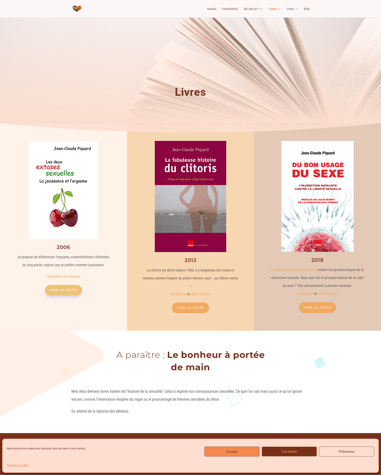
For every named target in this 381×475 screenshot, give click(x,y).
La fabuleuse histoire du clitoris (294, 270)
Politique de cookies (18, 465)
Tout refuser (289, 452)
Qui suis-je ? (251, 9)
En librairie (178, 294)
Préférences (347, 452)
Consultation (230, 9)
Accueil (211, 9)
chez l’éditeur (200, 294)
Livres (273, 9)
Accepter (232, 452)
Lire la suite (63, 290)
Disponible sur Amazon (63, 276)
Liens (290, 9)
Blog (307, 9)
